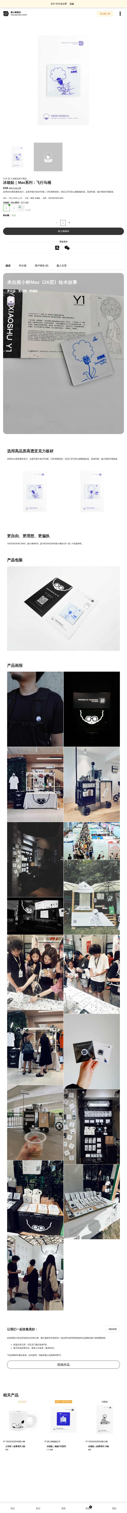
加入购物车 (63, 231)
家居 (32, 198)
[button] (105, 14)
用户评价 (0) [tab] (41, 265)
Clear (28, 210)
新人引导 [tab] (62, 265)
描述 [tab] (8, 265)
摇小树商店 (16, 12)
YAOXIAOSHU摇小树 (15, 1441)
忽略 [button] (72, 3)
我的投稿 (113, 1329)
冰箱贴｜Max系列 (11, 202)
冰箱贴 (37, 198)
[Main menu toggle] (120, 13)
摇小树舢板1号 (53, 1441)
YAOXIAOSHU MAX (55, 198)
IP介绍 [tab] (22, 265)
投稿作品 (63, 1364)
